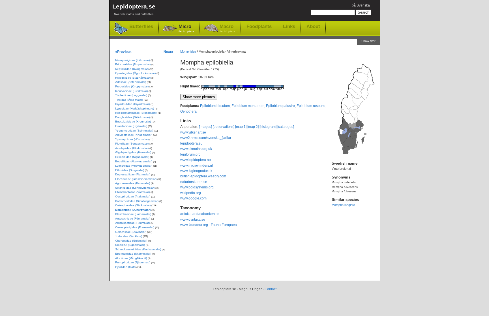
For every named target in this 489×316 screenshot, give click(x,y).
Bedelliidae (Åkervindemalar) (133, 161)
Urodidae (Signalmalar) (130, 244)
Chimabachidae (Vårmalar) (132, 192)
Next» (168, 51)
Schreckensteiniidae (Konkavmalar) (138, 249)
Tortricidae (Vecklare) (128, 236)
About (313, 26)
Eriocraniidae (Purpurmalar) (133, 64)
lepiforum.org (190, 154)
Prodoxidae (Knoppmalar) (132, 86)
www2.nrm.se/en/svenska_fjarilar (205, 138)
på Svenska (361, 5)
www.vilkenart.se (193, 132)
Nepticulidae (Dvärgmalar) (132, 68)
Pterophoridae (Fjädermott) (132, 262)
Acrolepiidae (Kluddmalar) (132, 148)
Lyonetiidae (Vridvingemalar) (133, 165)
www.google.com (193, 198)
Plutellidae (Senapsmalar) (132, 143)
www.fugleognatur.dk (196, 171)
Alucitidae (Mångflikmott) (131, 258)
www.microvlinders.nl (196, 165)
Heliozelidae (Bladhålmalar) (133, 77)
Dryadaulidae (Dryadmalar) (132, 104)
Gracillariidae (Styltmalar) (131, 126)
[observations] (223, 127)
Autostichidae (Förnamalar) (132, 218)
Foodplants (259, 26)
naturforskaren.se (193, 182)
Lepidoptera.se (133, 9)
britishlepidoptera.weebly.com (203, 176)
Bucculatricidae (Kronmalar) (133, 121)
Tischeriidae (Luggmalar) (131, 95)
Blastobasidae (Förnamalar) (133, 214)
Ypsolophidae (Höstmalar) (132, 139)
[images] (205, 127)
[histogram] (267, 127)
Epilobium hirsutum (215, 106)
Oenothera (188, 111)
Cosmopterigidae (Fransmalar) (134, 227)
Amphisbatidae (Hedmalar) (132, 222)
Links (289, 26)
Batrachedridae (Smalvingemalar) (136, 201)
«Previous (123, 51)
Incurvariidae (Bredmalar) (131, 91)
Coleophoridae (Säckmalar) (133, 205)
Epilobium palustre (280, 106)
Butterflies (141, 26)
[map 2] (253, 127)
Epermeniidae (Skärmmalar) (133, 253)
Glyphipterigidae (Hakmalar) (133, 152)
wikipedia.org (190, 193)
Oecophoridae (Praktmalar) (132, 196)
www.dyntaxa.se (192, 220)
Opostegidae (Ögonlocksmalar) (135, 73)
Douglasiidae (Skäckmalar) (132, 117)
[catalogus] (285, 127)
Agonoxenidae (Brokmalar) (132, 183)
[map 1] (240, 127)
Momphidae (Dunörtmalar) (133, 209)
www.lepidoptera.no (195, 160)
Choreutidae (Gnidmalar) (131, 240)
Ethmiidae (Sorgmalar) (129, 170)
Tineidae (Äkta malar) (129, 99)
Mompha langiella (343, 205)
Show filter (368, 41)
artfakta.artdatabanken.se (199, 214)
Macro (227, 28)
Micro (186, 28)
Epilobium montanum (247, 106)
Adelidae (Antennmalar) (130, 81)
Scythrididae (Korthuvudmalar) (135, 187)
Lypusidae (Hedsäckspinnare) (134, 108)
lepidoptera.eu (191, 143)
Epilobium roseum (311, 106)
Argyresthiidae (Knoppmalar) (133, 134)
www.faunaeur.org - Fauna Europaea (208, 225)
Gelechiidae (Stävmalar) (130, 231)
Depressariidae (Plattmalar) (132, 174)
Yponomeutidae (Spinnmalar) (134, 130)
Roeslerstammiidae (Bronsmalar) (136, 112)
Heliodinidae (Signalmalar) (132, 156)
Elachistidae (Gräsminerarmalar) (135, 178)
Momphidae (188, 51)
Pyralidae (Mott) (125, 266)
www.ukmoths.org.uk (196, 149)
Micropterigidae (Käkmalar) (132, 60)
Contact (270, 289)
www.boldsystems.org (197, 187)
